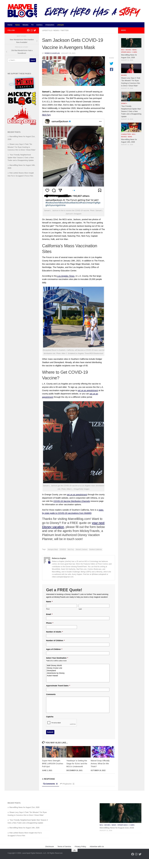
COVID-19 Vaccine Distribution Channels (71, 501)
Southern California (95, 549)
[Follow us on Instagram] (31, 30)
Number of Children (55, 641)
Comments (51, 694)
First (47, 609)
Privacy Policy (80, 847)
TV (32, 25)
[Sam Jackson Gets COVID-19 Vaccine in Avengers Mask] (73, 71)
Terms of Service (64, 847)
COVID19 (63, 549)
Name (49, 602)
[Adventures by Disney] (78, 673)
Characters (49, 25)
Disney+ (124, 103)
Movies (25, 25)
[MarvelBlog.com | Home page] (22, 10)
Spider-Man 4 (126, 52)
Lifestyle (60, 25)
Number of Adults (54, 632)
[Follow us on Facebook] (28, 30)
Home (10, 25)
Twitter (64, 30)
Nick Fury (71, 549)
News (17, 25)
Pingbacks (68, 784)
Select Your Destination (57, 658)
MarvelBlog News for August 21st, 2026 (24, 807)
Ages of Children (54, 649)
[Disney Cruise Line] (78, 668)
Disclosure (49, 847)
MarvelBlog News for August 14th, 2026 (24, 828)
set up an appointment (88, 390)
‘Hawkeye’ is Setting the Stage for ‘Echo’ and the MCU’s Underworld (76, 764)
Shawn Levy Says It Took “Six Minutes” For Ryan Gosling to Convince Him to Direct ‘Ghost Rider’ (22, 147)
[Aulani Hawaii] (78, 675)
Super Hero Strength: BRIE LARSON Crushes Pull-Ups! (52, 764)
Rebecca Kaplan (52, 53)
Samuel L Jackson (81, 549)
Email (49, 614)
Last (80, 609)
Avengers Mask (53, 549)
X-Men (134, 52)
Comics (39, 25)
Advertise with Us (97, 847)
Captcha (49, 717)
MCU (122, 50)
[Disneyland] (78, 670)
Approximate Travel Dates (58, 686)
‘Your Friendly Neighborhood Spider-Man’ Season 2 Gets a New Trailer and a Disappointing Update (21, 157)
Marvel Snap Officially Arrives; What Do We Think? (100, 764)
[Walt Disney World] (78, 665)
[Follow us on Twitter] (35, 30)
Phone (49, 623)
